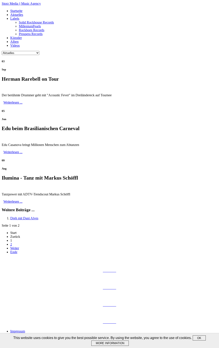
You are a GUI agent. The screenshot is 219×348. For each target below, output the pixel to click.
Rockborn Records (31, 30)
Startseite (16, 11)
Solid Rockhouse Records (36, 22)
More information (110, 343)
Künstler (16, 38)
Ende (13, 252)
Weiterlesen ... (12, 102)
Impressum (17, 331)
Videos (15, 45)
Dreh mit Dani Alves (24, 218)
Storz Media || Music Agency (21, 3)
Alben (14, 41)
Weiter (14, 248)
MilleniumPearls (30, 26)
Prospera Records (31, 34)
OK (199, 338)
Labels (14, 18)
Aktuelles (16, 14)
